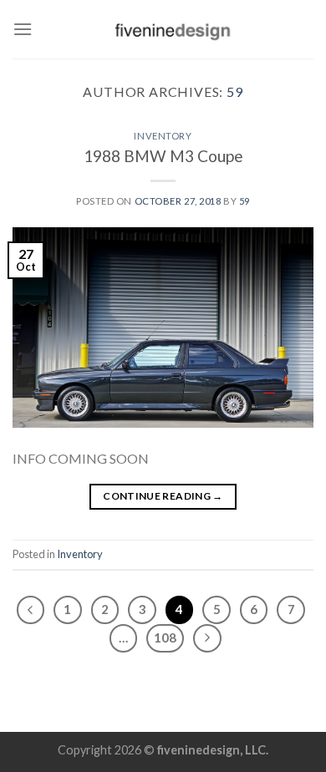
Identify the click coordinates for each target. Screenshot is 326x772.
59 (235, 91)
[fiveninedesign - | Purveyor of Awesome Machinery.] (173, 29)
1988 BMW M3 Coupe (163, 155)
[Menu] (23, 28)
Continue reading (163, 496)
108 (165, 637)
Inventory (162, 135)
